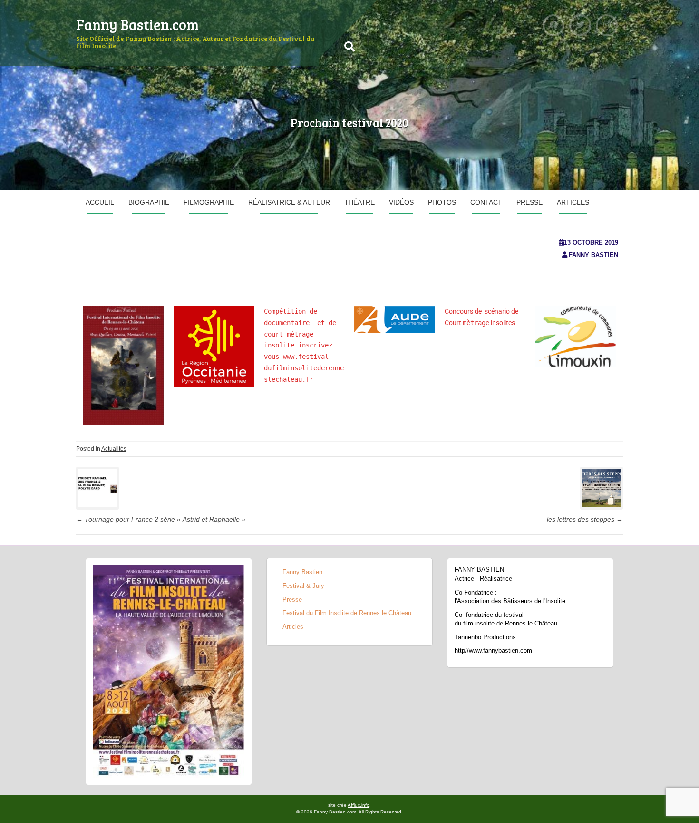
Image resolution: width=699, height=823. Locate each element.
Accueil (100, 202)
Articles (573, 202)
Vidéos (401, 202)
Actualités (113, 449)
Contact (486, 202)
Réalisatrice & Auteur (289, 202)
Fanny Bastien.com (137, 24)
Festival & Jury (303, 585)
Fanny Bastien (593, 254)
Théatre (359, 202)
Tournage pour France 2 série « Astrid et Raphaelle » (160, 519)
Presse (529, 202)
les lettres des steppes (585, 519)
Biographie (148, 202)
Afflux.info (358, 805)
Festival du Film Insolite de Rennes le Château (346, 612)
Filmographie (209, 202)
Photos (442, 202)
